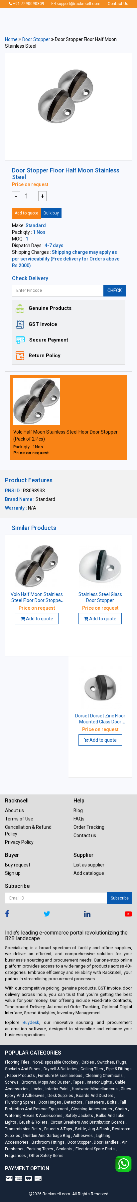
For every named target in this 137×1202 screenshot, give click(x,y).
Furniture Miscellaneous (59, 1075)
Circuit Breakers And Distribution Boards (87, 1122)
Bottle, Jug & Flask (91, 1129)
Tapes (78, 1082)
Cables (87, 1062)
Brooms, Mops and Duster (45, 1082)
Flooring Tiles (18, 1062)
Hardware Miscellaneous (94, 1089)
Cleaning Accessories (91, 1109)
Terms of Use (19, 818)
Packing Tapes (39, 1149)
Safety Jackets (79, 1115)
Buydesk (31, 1022)
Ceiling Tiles (91, 1069)
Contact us (84, 835)
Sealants (63, 1149)
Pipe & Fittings (118, 1069)
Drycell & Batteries (60, 1069)
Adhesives (82, 1135)
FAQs (78, 818)
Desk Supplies (60, 1095)
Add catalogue (88, 873)
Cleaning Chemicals (103, 1075)
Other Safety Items (45, 1155)
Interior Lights (99, 1082)
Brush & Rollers (33, 1122)
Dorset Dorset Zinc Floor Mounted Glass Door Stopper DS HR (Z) (100, 721)
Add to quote (26, 213)
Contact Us (118, 3)
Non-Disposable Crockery (55, 1062)
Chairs (120, 1109)
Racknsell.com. (57, 1194)
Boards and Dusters (94, 1095)
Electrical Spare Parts (94, 1149)
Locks (37, 1089)
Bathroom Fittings (48, 1142)
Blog (78, 810)
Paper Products (20, 1075)
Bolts (111, 1102)
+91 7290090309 (28, 3)
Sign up (13, 873)
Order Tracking (88, 827)
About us (14, 810)
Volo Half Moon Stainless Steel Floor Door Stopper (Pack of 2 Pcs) (37, 600)
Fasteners (94, 1102)
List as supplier (88, 864)
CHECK (114, 290)
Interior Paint (57, 1089)
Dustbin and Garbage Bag (46, 1135)
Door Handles (106, 1142)
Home (11, 39)
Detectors (72, 1102)
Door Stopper (36, 39)
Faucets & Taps (57, 1129)
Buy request (17, 864)
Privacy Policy (19, 842)
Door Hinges (49, 1102)
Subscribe (120, 898)
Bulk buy (51, 213)
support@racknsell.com (78, 3)
